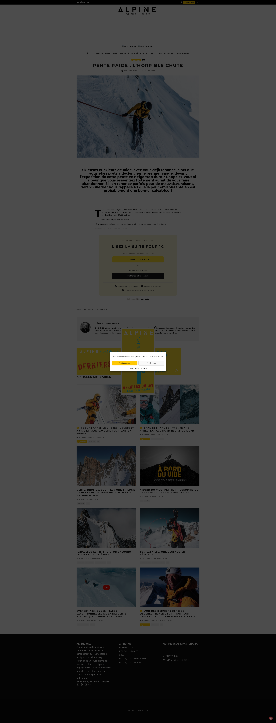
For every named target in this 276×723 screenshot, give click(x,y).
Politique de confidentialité (138, 368)
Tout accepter (124, 363)
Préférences (151, 363)
